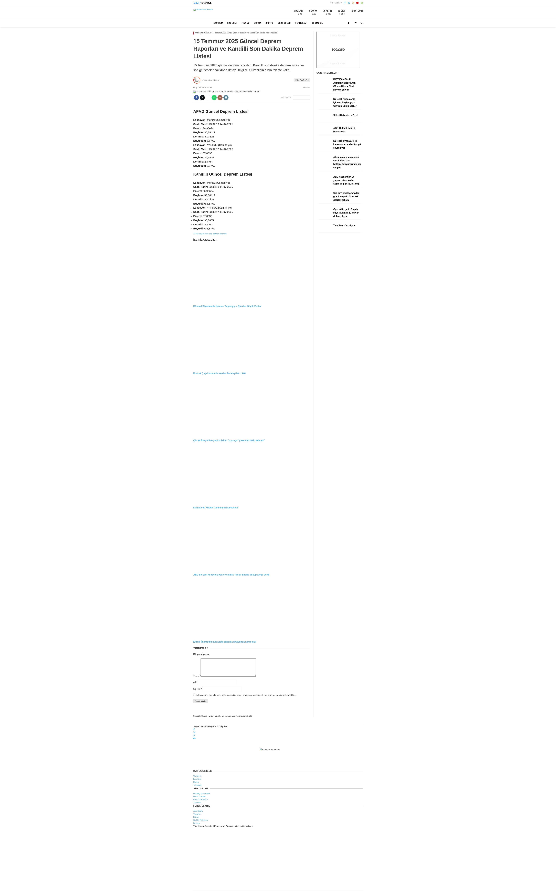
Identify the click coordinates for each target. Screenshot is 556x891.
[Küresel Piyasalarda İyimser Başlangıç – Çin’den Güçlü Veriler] (251, 272)
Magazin (527, 101)
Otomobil (527, 107)
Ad (195, 682)
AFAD (196, 233)
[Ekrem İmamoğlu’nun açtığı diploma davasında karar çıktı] (251, 608)
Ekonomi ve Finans (210, 80)
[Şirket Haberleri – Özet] (323, 121)
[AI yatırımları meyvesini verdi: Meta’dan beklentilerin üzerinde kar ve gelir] (323, 163)
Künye (196, 817)
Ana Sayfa (530, 16)
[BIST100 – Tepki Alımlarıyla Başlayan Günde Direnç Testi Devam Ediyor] (323, 85)
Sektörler (284, 23)
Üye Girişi (529, 46)
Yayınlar (529, 59)
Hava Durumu (531, 131)
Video (527, 28)
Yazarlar (529, 34)
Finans (245, 23)
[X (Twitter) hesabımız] (524, 177)
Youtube (529, 183)
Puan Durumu (531, 149)
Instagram (529, 180)
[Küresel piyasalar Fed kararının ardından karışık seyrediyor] (323, 147)
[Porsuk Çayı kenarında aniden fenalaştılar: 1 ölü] (251, 339)
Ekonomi (527, 78)
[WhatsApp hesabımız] (362, 3)
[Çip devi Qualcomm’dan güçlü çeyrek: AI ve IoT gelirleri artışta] (323, 199)
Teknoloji (527, 90)
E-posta (197, 689)
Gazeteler (529, 143)
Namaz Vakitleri (533, 137)
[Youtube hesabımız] (357, 3)
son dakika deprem (218, 233)
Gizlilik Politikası (200, 820)
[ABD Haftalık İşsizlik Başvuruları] (323, 134)
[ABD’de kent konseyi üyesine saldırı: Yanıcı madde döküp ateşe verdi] (251, 541)
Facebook (529, 174)
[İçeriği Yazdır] (225, 97)
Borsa (525, 84)
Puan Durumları (200, 799)
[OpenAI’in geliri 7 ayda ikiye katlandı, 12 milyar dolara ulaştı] (323, 215)
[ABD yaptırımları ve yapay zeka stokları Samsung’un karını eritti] (323, 183)
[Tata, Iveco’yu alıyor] (323, 231)
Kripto (525, 113)
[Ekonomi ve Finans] (203, 9)
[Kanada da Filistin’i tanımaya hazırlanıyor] (251, 474)
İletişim (196, 823)
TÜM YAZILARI (302, 80)
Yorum (197, 676)
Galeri (528, 22)
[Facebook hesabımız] (345, 3)
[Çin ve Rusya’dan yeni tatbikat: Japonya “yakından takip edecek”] (251, 406)
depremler (204, 233)
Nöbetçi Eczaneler (534, 125)
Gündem (527, 72)
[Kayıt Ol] (349, 23)
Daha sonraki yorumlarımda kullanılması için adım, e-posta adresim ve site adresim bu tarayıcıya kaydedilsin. (246, 695)
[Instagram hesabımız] (353, 3)
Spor (525, 95)
